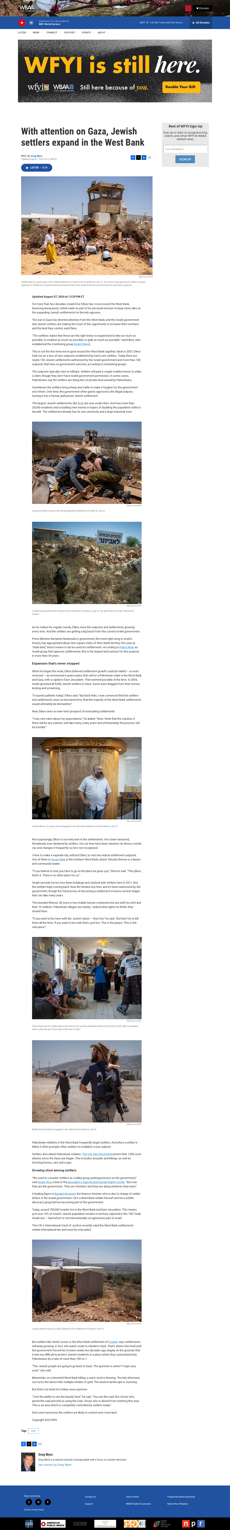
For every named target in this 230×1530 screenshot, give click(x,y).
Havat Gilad (58, 859)
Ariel (80, 403)
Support (69, 32)
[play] (21, 23)
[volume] (31, 22)
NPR (33, 1431)
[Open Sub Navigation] (28, 32)
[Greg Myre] (28, 1462)
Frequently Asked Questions (181, 1497)
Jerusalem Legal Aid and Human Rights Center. (96, 1182)
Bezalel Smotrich (65, 1193)
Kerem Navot (82, 344)
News (36, 32)
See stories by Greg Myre (54, 1465)
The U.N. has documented (98, 1154)
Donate (204, 8)
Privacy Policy (38, 1510)
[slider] (36, 22)
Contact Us (90, 1497)
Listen (22, 32)
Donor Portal (132, 1497)
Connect (51, 32)
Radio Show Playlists (177, 1504)
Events (86, 32)
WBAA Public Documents (138, 1504)
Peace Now (127, 647)
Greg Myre (36, 156)
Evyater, (113, 1341)
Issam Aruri (45, 1182)
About (101, 32)
